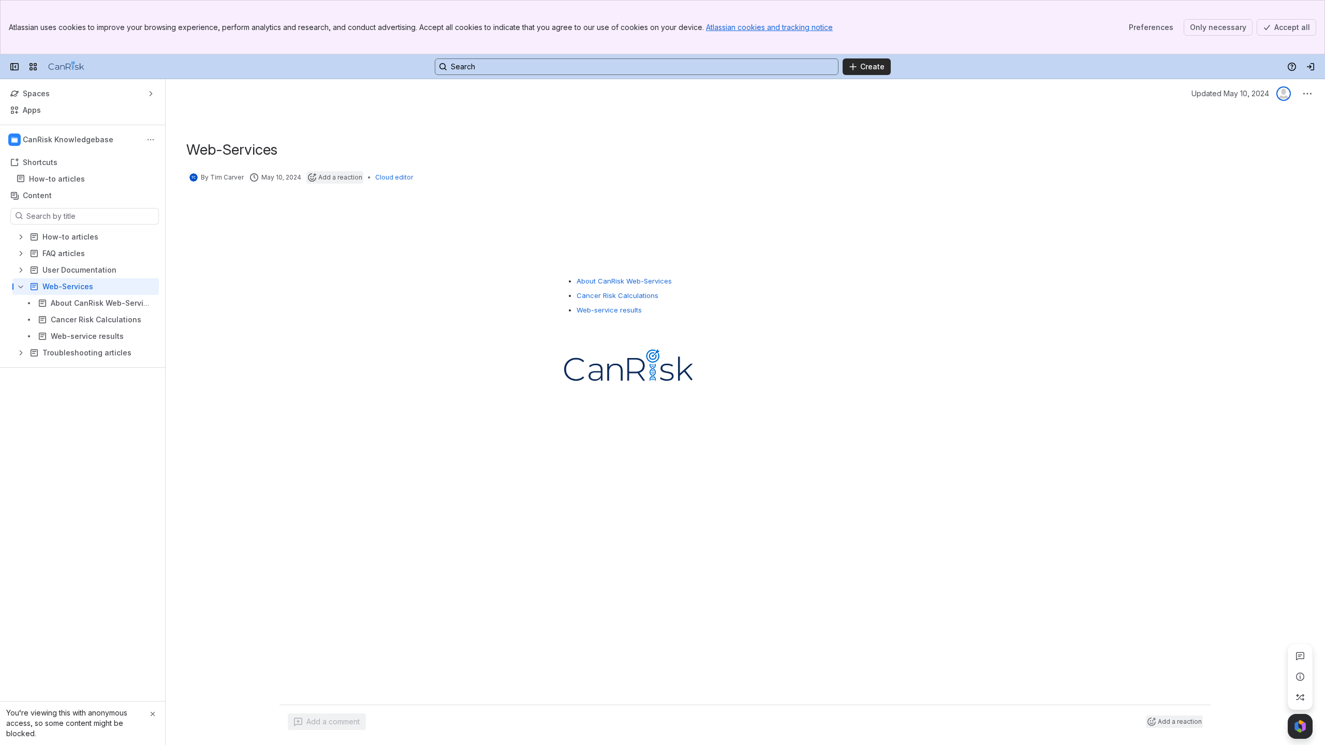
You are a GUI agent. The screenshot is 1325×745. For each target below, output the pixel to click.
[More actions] (150, 139)
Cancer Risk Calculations (617, 295)
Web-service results (609, 310)
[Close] (152, 714)
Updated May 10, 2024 (1230, 93)
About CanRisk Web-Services (624, 281)
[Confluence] (66, 66)
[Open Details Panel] (1300, 676)
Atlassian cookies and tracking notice (769, 27)
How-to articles (57, 178)
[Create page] (1300, 697)
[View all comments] (1300, 656)
